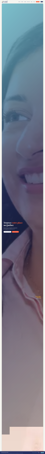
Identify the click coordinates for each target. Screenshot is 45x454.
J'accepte (42, 452)
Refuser (39, 452)
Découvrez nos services (7, 231)
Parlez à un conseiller (15, 231)
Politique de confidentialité (34, 452)
